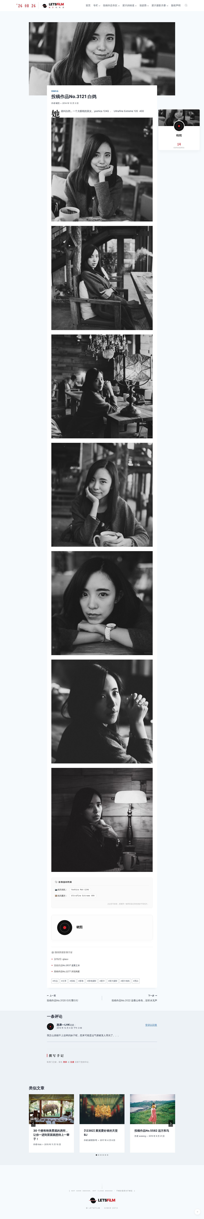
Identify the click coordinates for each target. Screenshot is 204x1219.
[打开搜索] (186, 5)
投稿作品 (54, 91)
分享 (63, 981)
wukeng (142, 1136)
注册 (72, 1062)
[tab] (96, 1155)
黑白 (135, 981)
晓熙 (58, 103)
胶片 (64, 895)
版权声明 (176, 5)
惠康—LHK (63, 1024)
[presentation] (51, 1109)
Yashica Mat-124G (80, 890)
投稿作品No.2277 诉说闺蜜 (67, 971)
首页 (88, 5)
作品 (60, 965)
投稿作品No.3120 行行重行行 (62, 998)
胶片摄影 (112, 981)
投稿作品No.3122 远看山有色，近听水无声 (134, 998)
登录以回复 (151, 1025)
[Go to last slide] (33, 1123)
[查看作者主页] (179, 126)
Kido (39, 1144)
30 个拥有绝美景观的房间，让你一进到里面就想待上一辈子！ (51, 1135)
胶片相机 (125, 981)
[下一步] (170, 1123)
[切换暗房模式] (197, 1212)
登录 (65, 1062)
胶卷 (81, 981)
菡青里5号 (92, 1140)
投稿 (56, 965)
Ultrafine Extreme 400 (83, 896)
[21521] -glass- (61, 959)
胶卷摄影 (91, 981)
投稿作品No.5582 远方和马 (151, 1130)
